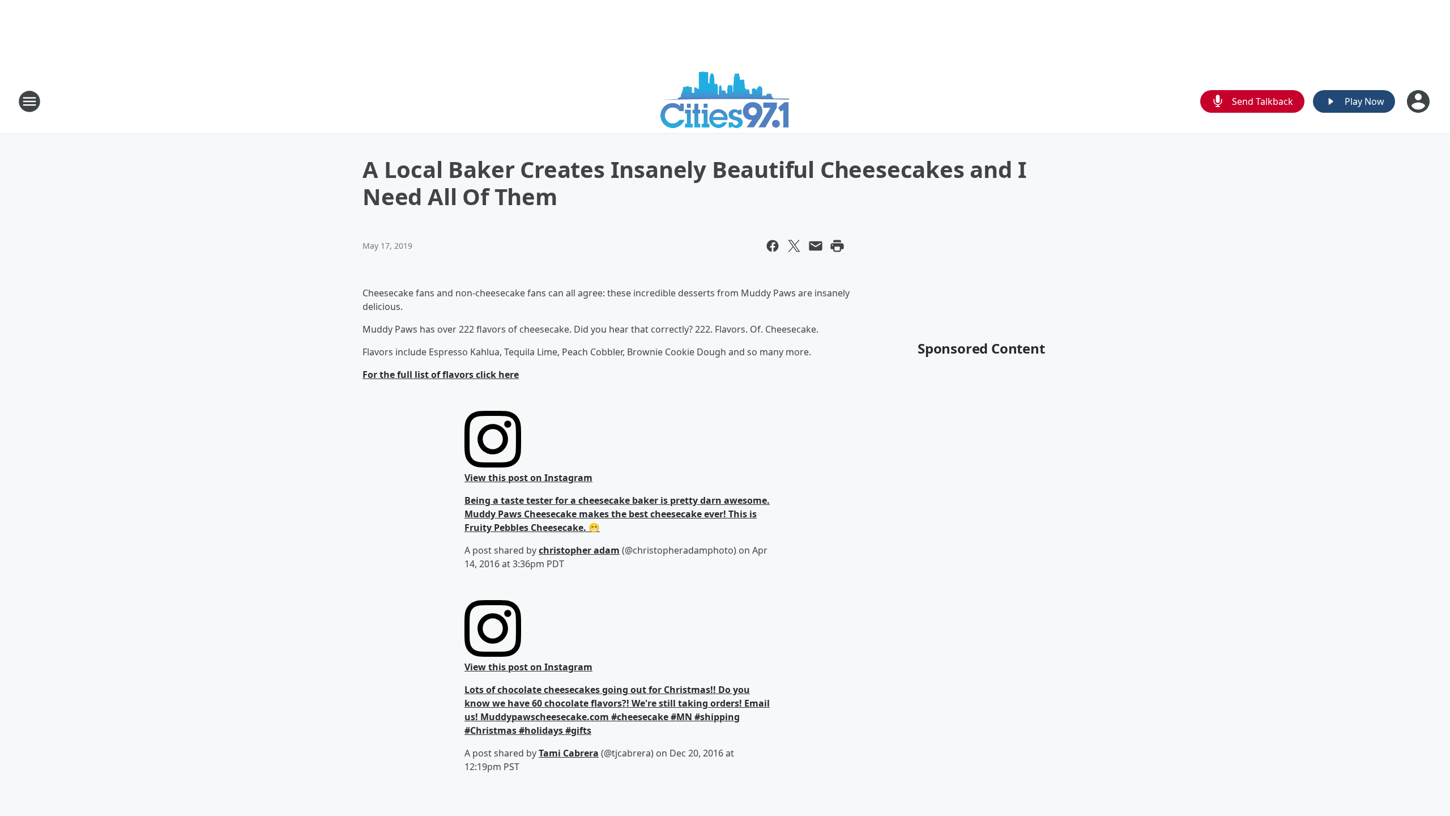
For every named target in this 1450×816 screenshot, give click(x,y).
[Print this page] (837, 246)
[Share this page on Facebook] (773, 246)
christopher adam (579, 550)
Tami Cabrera (569, 753)
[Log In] (1419, 101)
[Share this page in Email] (816, 246)
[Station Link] (725, 101)
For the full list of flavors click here (440, 374)
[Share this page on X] (794, 246)
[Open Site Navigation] (29, 101)
